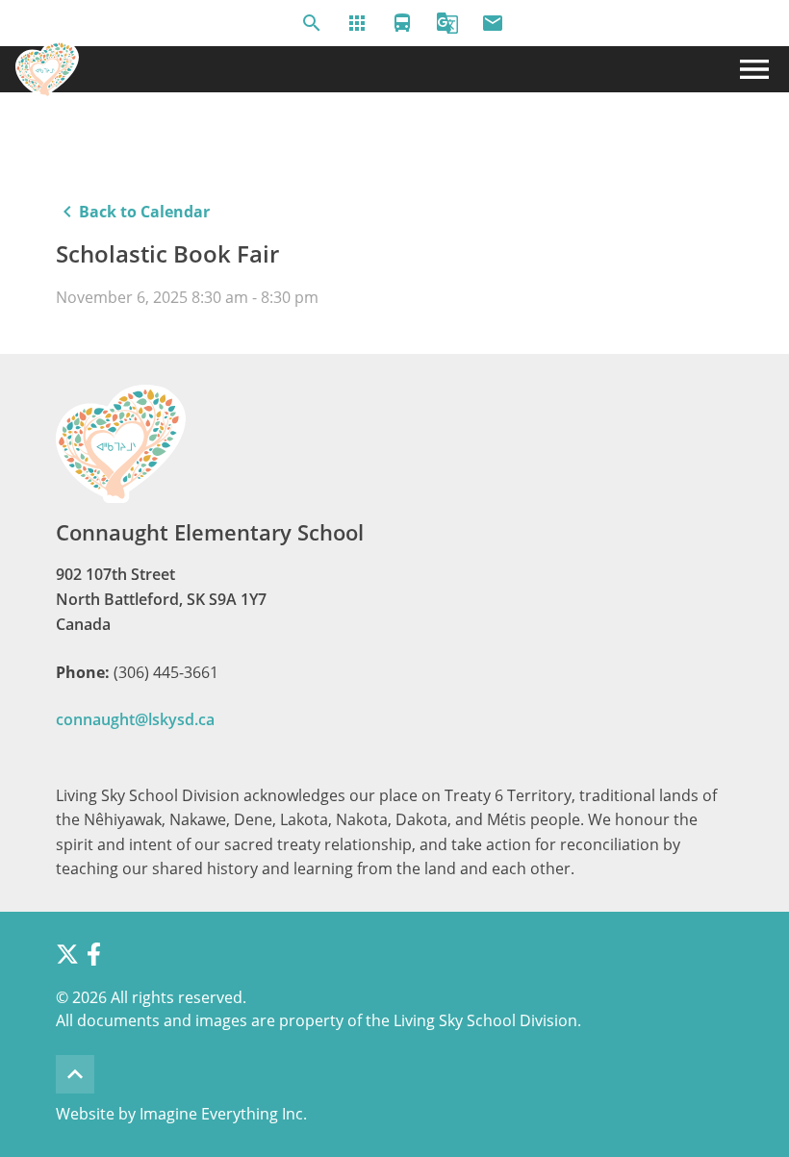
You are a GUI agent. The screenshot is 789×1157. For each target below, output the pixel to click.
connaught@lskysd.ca (135, 719)
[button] (311, 23)
